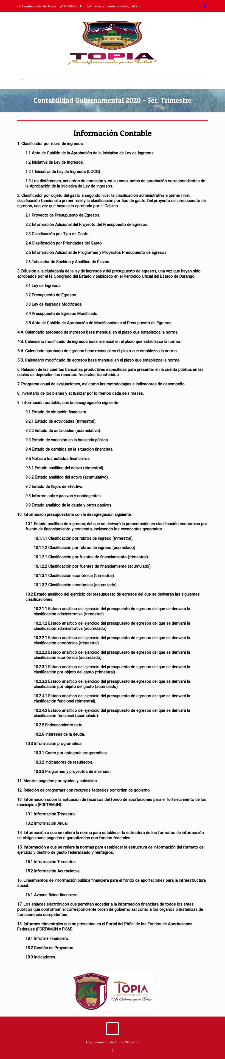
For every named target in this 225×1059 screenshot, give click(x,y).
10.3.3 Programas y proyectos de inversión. (72, 771)
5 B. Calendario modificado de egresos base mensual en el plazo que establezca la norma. (98, 360)
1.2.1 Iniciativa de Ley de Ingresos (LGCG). (63, 171)
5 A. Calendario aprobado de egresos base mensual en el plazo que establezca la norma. (97, 350)
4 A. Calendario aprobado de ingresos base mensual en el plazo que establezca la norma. (97, 332)
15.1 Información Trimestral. (51, 861)
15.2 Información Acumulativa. (53, 871)
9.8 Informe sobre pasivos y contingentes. (64, 495)
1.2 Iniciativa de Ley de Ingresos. (55, 162)
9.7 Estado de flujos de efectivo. (54, 486)
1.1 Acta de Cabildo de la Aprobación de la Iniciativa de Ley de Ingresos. (90, 152)
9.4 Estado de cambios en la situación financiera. (69, 449)
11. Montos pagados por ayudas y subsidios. (57, 780)
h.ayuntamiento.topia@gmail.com (117, 6)
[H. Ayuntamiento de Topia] (112, 42)
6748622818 (73, 6)
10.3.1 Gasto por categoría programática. (71, 752)
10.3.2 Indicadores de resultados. (63, 762)
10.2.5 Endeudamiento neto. (58, 724)
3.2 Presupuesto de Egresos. (51, 294)
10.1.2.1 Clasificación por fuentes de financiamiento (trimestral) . (92, 556)
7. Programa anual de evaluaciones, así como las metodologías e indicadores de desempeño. (101, 384)
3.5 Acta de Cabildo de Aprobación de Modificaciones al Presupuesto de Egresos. (99, 322)
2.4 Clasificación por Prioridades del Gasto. (64, 243)
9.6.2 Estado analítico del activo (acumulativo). (67, 477)
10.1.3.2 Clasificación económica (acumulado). (75, 584)
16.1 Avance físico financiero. (52, 894)
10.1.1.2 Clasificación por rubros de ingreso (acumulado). (85, 547)
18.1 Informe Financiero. (47, 938)
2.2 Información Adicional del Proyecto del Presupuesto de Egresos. (87, 224)
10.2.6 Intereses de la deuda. (59, 734)
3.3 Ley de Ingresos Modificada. (54, 304)
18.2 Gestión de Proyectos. (50, 947)
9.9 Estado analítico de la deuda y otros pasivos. (69, 505)
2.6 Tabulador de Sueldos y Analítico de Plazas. (68, 261)
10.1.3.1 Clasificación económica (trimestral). (74, 575)
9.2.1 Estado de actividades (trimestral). (61, 421)
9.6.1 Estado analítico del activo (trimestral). (65, 467)
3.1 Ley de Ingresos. (43, 285)
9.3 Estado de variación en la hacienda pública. (67, 439)
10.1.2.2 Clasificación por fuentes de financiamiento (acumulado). (92, 566)
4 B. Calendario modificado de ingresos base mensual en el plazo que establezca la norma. (99, 341)
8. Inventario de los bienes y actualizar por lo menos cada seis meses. (80, 393)
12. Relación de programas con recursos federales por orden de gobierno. (84, 790)
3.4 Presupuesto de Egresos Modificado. (62, 313)
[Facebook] (205, 6)
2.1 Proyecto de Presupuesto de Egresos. (63, 215)
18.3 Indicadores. (41, 957)
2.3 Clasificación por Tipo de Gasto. (57, 233)
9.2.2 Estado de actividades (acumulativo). (63, 430)
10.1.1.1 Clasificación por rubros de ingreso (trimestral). (83, 538)
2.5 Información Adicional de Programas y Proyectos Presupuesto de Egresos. (96, 252)
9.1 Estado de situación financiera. (56, 411)
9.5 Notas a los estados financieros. (58, 458)
